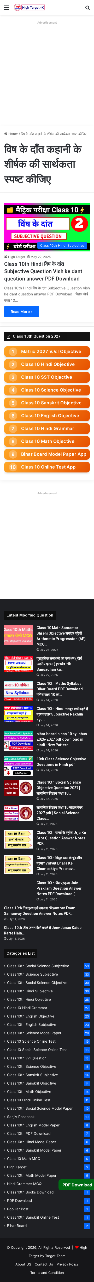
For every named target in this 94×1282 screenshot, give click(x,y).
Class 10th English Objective (30, 1016)
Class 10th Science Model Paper (34, 1033)
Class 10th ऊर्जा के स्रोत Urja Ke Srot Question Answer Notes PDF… (61, 838)
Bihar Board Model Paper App (54, 454)
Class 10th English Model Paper (33, 1125)
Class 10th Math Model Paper (31, 1175)
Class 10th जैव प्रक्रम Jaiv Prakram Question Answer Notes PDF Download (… (59, 888)
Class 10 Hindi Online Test (28, 1100)
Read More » (22, 311)
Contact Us (44, 1264)
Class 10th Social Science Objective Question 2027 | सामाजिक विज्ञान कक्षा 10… (59, 787)
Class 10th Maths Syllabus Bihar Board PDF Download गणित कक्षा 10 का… (60, 689)
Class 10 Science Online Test (31, 1041)
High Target (16, 257)
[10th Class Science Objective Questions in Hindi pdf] (18, 766)
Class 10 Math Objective (47, 441)
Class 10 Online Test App (48, 467)
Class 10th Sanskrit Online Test (33, 1217)
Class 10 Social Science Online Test (37, 1050)
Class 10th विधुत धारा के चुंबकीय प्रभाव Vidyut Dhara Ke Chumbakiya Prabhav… (59, 863)
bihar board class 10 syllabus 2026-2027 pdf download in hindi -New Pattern (62, 739)
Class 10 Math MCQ (23, 1159)
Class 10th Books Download (30, 1192)
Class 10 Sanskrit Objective (51, 402)
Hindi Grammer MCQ (24, 1184)
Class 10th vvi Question (26, 1058)
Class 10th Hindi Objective (29, 999)
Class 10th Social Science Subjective (38, 966)
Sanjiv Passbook (20, 1117)
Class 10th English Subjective (31, 1024)
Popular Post (17, 1209)
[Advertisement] (47, 73)
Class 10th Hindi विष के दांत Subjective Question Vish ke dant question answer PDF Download (43, 271)
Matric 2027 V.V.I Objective (51, 351)
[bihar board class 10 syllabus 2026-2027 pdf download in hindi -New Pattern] (18, 741)
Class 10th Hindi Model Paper (31, 1142)
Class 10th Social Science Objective (37, 983)
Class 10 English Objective (50, 415)
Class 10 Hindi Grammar (47, 428)
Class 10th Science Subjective (32, 974)
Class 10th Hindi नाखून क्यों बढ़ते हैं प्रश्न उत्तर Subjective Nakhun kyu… (62, 714)
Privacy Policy (68, 1264)
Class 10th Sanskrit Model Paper (34, 1150)
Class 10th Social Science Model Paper (40, 1108)
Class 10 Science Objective (51, 390)
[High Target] (29, 7)
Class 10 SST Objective (46, 377)
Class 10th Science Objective (31, 1066)
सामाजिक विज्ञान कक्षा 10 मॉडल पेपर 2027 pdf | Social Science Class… (60, 813)
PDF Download (19, 1200)
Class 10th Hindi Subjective (30, 991)
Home (12, 134)
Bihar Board (17, 1226)
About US (23, 1264)
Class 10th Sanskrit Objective (31, 1083)
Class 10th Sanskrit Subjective (32, 1075)
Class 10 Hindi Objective (48, 364)
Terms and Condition (47, 1272)
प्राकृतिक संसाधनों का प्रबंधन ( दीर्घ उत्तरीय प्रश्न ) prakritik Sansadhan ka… (59, 664)
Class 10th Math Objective (29, 1092)
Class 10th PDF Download (28, 1133)
